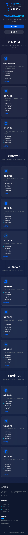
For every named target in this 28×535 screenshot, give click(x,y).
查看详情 (5, 81)
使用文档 (15, 32)
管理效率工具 (6, 507)
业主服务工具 (6, 509)
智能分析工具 (6, 511)
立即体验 (15, 26)
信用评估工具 (6, 504)
